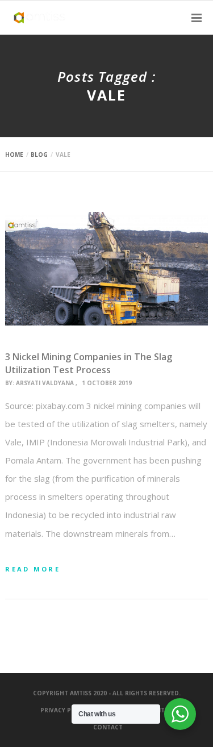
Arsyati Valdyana (45, 383)
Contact (108, 727)
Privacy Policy (64, 710)
